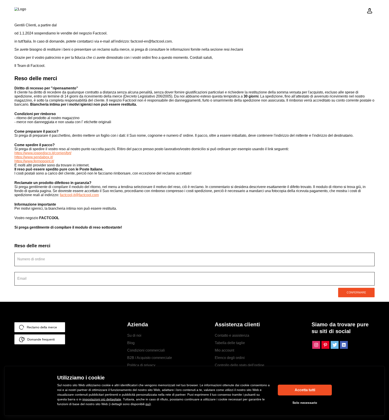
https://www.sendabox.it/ (33, 157)
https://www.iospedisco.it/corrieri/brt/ (42, 153)
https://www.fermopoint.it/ (34, 161)
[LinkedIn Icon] (343, 345)
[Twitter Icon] (334, 345)
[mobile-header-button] (370, 11)
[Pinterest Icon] (325, 345)
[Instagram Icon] (316, 345)
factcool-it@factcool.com (79, 195)
